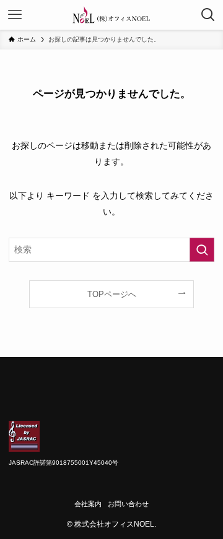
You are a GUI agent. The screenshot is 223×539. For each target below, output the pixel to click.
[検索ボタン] (208, 15)
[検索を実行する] (202, 250)
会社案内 (88, 503)
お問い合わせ (128, 503)
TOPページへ (111, 294)
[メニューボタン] (15, 15)
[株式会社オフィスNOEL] (111, 15)
